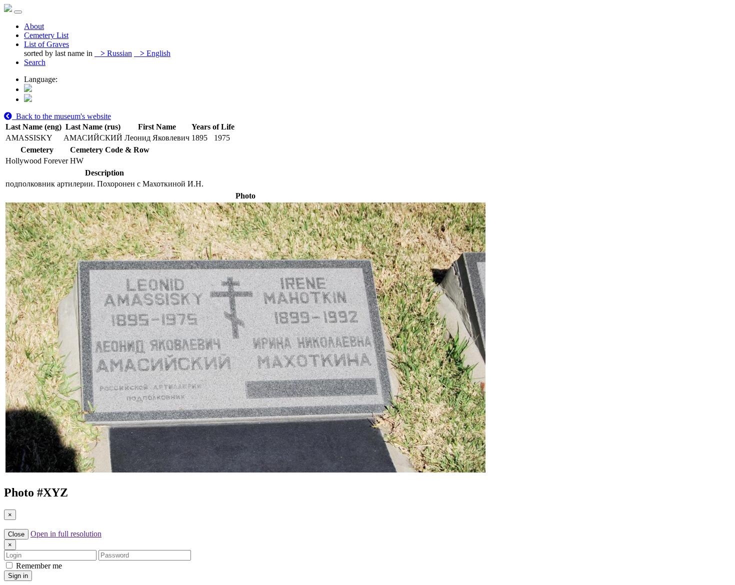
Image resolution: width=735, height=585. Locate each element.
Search (35, 62)
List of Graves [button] (46, 44)
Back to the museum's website (61, 116)
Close (16, 534)
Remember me (38, 566)
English (155, 53)
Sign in (18, 576)
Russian (116, 53)
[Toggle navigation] (18, 12)
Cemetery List (46, 35)
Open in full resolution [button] (66, 534)
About (34, 26)
